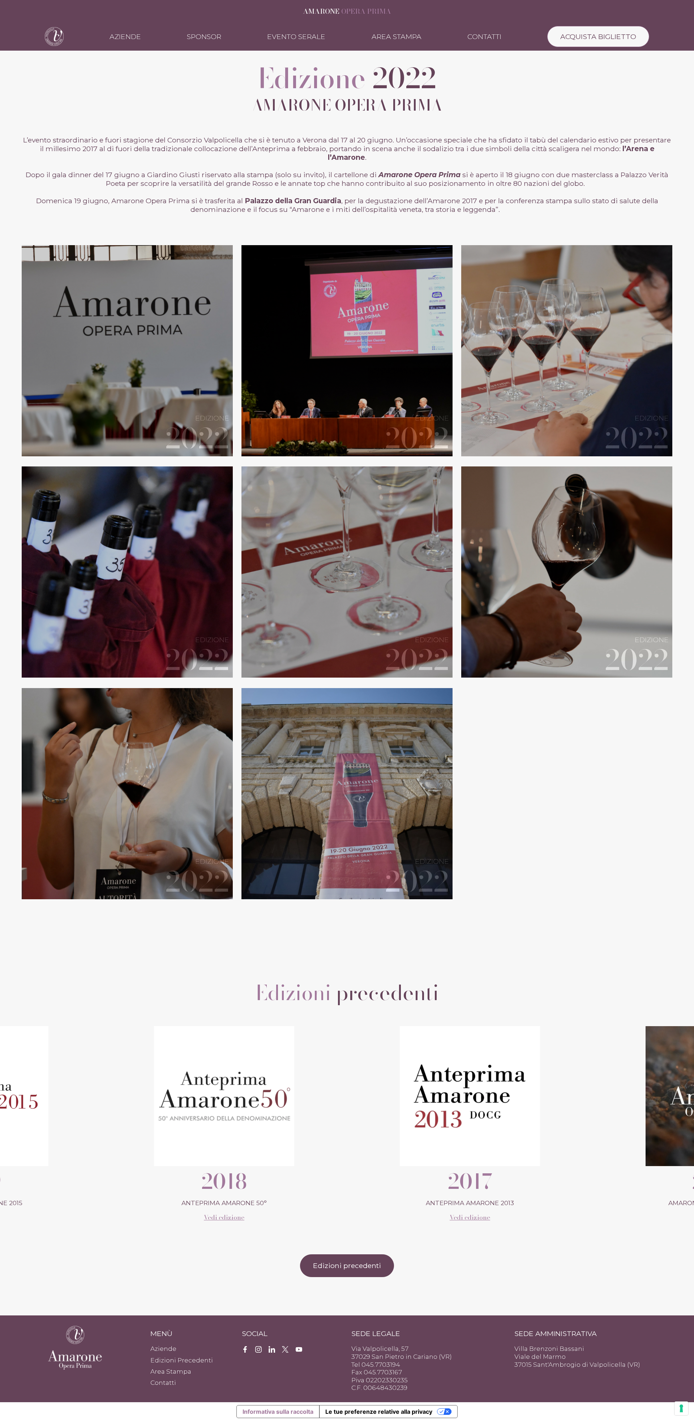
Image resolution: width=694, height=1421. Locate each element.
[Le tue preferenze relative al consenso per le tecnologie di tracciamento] (681, 1408)
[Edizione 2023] (470, 1096)
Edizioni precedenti (347, 1265)
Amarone (347, 11)
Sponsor (204, 36)
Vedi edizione (224, 1217)
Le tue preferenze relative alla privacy (378, 1411)
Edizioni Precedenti (181, 1360)
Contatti (484, 36)
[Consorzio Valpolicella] (75, 1335)
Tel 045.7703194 (375, 1364)
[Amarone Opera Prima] (75, 1358)
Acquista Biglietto (598, 36)
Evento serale (296, 36)
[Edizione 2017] (224, 1096)
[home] (54, 36)
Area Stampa (396, 36)
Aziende (125, 36)
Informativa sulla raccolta (278, 1411)
